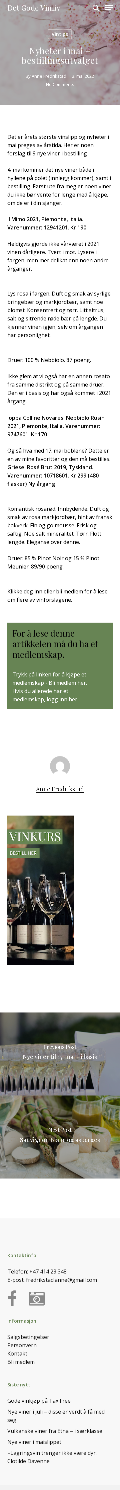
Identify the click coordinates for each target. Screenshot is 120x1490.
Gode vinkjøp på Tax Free (39, 1400)
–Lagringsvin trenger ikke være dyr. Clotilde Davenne (52, 1457)
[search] (95, 7)
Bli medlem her (67, 682)
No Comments (60, 84)
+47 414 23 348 (48, 1271)
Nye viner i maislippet (34, 1442)
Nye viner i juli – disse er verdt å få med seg (56, 1416)
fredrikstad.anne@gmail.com (61, 1279)
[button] (109, 7)
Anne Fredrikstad (49, 76)
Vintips (60, 34)
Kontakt (17, 1353)
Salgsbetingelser (28, 1337)
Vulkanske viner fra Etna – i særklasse (54, 1431)
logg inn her (62, 699)
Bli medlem (21, 1361)
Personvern (22, 1345)
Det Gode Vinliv (34, 7)
